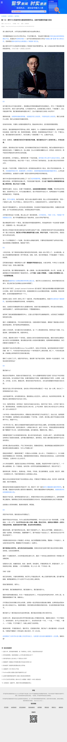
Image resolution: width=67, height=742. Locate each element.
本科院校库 (13, 707)
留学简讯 (17, 16)
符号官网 (6, 707)
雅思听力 (54, 707)
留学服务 (40, 707)
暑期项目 (61, 707)
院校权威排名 (31, 707)
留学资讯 (10, 16)
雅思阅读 (47, 707)
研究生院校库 (22, 707)
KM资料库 (3, 16)
